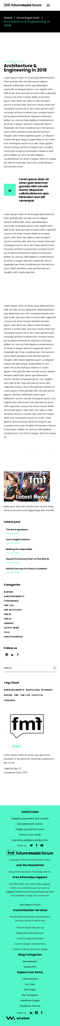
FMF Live (9, 605)
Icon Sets (30, 984)
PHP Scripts (30, 989)
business (46, 689)
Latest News (11, 627)
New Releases (30, 961)
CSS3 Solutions (30, 978)
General (9, 623)
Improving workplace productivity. (30, 840)
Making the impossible (19, 549)
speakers (9, 700)
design (8, 695)
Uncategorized (28, 17)
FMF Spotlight (13, 609)
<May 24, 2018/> (13, 533)
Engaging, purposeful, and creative (30, 818)
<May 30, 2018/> (13, 572)
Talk (7, 632)
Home (8, 17)
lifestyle (37, 695)
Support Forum (14, 891)
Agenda (8, 591)
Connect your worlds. (30, 834)
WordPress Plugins (30, 1000)
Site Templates (30, 995)
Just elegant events (18, 539)
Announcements (14, 596)
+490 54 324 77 (12, 768)
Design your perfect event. (30, 829)
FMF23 (7, 614)
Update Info (30, 966)
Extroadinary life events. (30, 823)
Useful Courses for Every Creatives (26, 568)
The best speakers (17, 529)
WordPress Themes (30, 1005)
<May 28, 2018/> (13, 563)
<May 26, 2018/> (13, 553)
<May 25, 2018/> (13, 543)
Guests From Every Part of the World (27, 558)
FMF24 (7, 618)
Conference (11, 600)
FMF (16, 695)
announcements (14, 689)
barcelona (33, 689)
